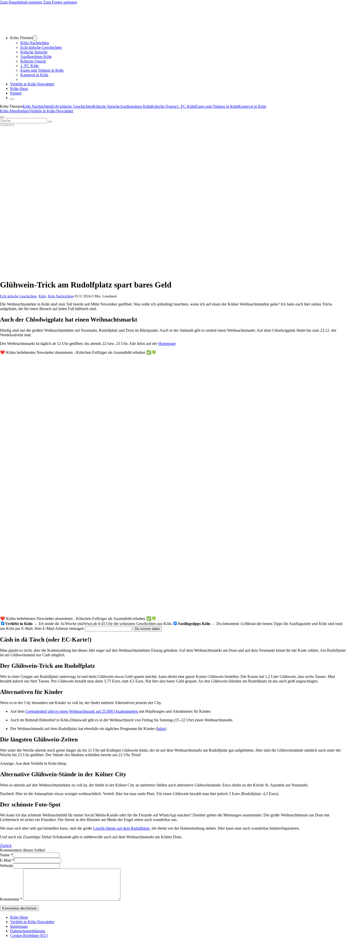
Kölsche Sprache (34, 52)
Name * (6, 855)
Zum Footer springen (60, 2)
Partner (16, 93)
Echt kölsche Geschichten (41, 47)
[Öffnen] (2, 117)
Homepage (167, 343)
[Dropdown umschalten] (35, 38)
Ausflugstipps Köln (36, 56)
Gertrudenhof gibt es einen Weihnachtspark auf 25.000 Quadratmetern (82, 711)
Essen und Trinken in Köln (42, 70)
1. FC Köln (29, 66)
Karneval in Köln (34, 75)
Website (6, 865)
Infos (161, 728)
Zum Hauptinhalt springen (21, 2)
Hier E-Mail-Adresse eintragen (59, 628)
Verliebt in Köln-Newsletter (32, 84)
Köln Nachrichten (34, 43)
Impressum (19, 926)
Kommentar (11, 899)
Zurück (6, 845)
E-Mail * (7, 860)
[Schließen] (12, 99)
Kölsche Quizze (33, 61)
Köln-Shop (9, 111)
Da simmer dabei (147, 629)
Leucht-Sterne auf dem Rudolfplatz (121, 828)
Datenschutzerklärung (27, 931)
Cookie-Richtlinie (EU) (29, 935)
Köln (42, 296)
